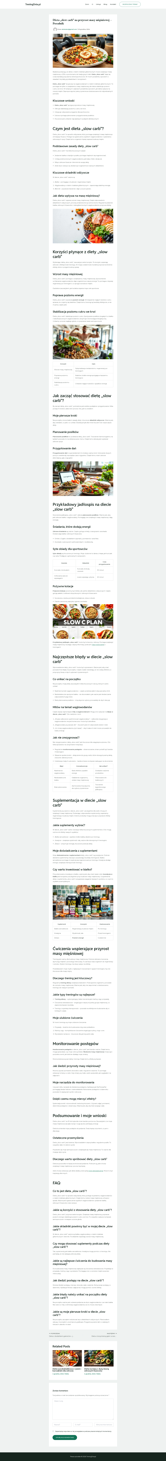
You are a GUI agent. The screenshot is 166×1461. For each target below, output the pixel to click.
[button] (130, 4)
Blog (105, 4)
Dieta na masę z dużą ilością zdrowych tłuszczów (96, 1370)
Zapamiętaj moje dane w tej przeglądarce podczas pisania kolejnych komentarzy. (83, 1431)
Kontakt (113, 4)
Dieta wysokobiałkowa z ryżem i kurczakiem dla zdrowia (67, 1370)
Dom (87, 4)
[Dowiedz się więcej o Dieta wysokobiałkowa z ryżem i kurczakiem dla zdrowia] (67, 1358)
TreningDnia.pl (33, 4)
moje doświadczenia (95, 1171)
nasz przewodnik (98, 645)
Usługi (98, 4)
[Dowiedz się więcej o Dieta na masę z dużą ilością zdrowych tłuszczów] (99, 1358)
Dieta (67, 1374)
